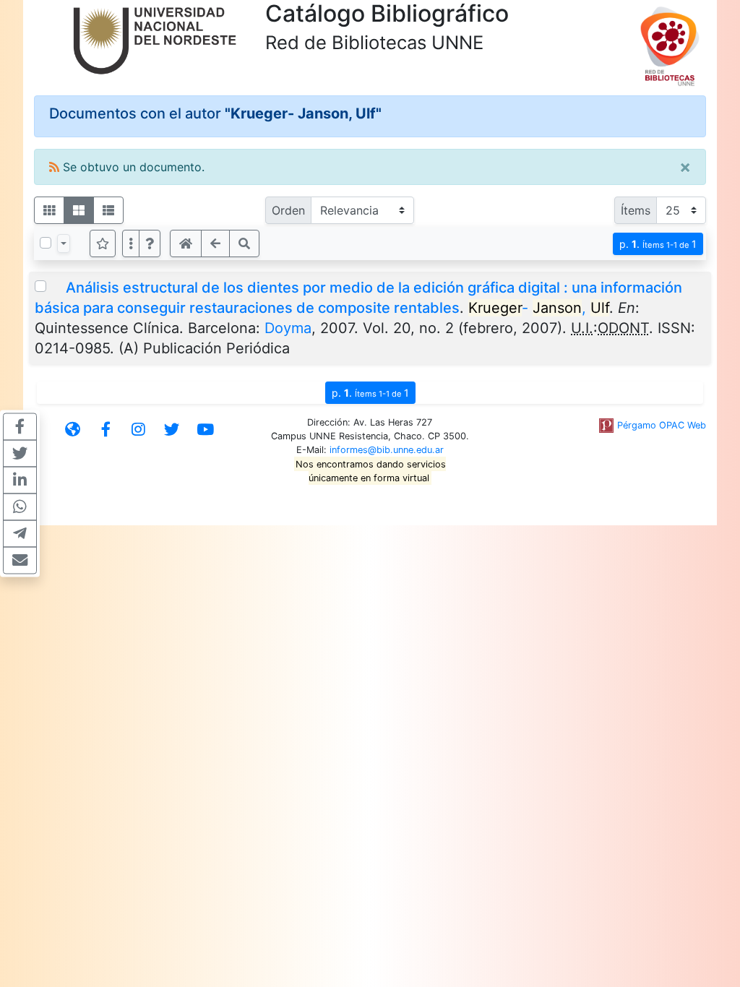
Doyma (287, 328)
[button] (149, 243)
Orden (288, 210)
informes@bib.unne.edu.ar (387, 449)
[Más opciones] (130, 243)
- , (538, 307)
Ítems (635, 210)
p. (658, 244)
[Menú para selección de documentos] (63, 243)
